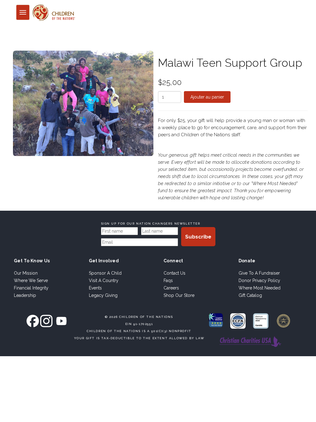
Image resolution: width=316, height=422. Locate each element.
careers (171, 287)
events (95, 287)
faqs (168, 280)
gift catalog (250, 295)
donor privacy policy (259, 280)
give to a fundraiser (259, 273)
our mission (26, 273)
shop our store (179, 295)
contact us (174, 273)
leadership (25, 295)
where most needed (260, 287)
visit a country (103, 280)
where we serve (31, 280)
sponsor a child (105, 273)
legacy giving (103, 295)
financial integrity (31, 287)
